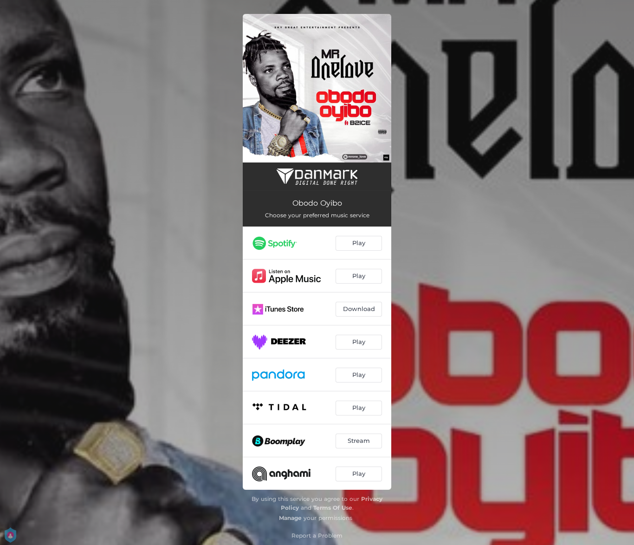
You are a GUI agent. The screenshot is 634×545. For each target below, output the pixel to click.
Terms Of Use (332, 507)
